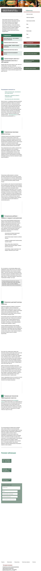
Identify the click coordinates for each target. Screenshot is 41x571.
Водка (27, 27)
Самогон (6, 450)
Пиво (27, 34)
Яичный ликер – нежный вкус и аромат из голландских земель (7, 470)
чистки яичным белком (13, 114)
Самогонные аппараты (26, 562)
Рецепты (2, 562)
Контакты (34, 562)
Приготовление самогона (13, 450)
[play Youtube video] (11, 123)
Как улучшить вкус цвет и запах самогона (12, 99)
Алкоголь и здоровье (30, 17)
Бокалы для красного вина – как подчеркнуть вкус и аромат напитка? (7, 460)
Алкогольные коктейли (30, 20)
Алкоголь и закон (29, 14)
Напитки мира (28, 30)
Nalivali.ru (3, 450)
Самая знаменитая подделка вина (8, 568)
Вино (27, 24)
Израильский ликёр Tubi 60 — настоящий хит (10, 569)
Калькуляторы (16, 562)
